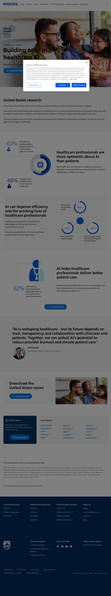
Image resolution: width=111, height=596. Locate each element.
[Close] (86, 62)
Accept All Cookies (79, 85)
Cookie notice (73, 79)
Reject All (63, 85)
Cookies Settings (33, 85)
